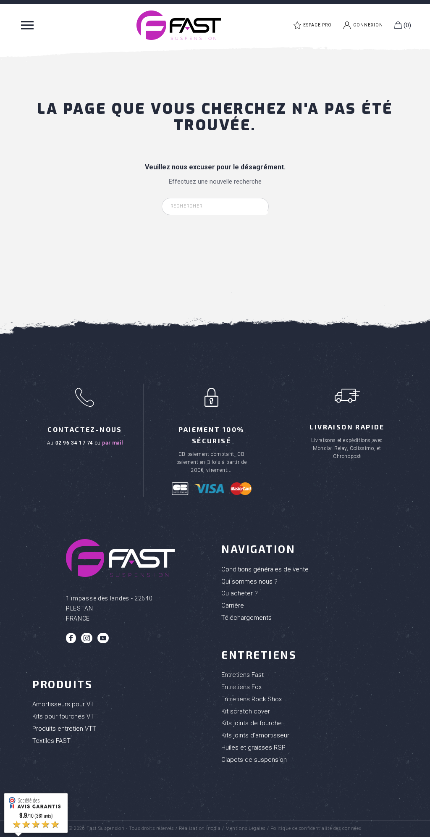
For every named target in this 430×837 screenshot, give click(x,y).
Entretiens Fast (242, 675)
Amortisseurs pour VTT (65, 704)
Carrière (232, 605)
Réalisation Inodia (200, 828)
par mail (112, 443)
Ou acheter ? (239, 593)
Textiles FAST (51, 741)
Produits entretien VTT (64, 728)
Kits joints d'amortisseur (255, 735)
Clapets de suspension (254, 759)
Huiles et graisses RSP (253, 747)
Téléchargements (246, 617)
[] (264, 212)
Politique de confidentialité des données (315, 828)
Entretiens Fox (241, 687)
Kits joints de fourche (251, 723)
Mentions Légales (245, 828)
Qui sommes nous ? (249, 581)
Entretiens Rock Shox (251, 699)
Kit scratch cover (245, 711)
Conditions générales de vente (265, 569)
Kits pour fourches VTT (65, 716)
